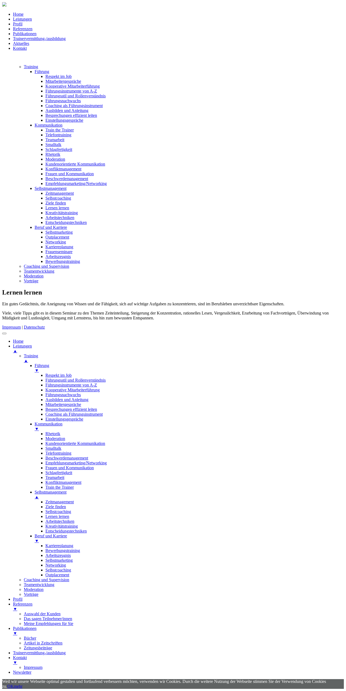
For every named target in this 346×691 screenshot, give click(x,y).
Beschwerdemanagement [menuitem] (66, 458)
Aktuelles (21, 43)
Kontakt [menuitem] (20, 660)
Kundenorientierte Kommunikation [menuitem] (75, 443)
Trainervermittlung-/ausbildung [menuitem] (39, 652)
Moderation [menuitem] (55, 438)
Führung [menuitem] (42, 368)
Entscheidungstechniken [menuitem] (66, 531)
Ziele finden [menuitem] (55, 506)
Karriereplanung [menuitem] (59, 545)
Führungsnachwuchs (63, 100)
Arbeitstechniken (59, 217)
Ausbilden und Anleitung (66, 110)
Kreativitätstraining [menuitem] (61, 526)
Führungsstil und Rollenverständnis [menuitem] (75, 380)
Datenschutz (34, 327)
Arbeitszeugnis (58, 256)
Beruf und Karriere (51, 227)
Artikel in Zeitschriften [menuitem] (43, 643)
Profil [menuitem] (17, 599)
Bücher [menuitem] (30, 638)
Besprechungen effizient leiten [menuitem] (71, 409)
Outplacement (57, 237)
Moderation (55, 159)
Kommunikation (48, 125)
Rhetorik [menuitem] (52, 433)
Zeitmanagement (59, 193)
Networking (55, 242)
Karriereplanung (59, 246)
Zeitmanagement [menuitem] (59, 502)
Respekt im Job (58, 76)
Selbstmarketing (59, 232)
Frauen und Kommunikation (69, 173)
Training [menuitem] (31, 358)
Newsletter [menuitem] (22, 672)
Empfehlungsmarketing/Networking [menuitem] (76, 463)
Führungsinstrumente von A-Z (71, 91)
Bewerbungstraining (62, 261)
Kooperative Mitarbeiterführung (72, 86)
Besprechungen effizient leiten (71, 115)
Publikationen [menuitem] (24, 631)
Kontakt (20, 48)
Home (18, 14)
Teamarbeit (54, 139)
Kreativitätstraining (61, 212)
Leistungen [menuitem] (22, 348)
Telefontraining (58, 135)
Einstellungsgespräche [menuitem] (64, 419)
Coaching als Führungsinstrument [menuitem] (74, 414)
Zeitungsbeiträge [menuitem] (38, 648)
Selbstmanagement (50, 188)
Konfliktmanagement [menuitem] (63, 482)
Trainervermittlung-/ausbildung (39, 38)
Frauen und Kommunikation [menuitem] (69, 467)
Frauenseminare (58, 251)
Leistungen (22, 19)
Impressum (11, 327)
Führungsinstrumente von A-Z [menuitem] (71, 385)
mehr (18, 686)
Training (31, 66)
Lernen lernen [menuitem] (57, 516)
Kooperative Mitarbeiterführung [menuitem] (72, 390)
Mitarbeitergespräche (63, 81)
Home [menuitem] (18, 341)
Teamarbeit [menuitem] (54, 477)
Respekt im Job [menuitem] (58, 375)
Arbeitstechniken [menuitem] (59, 521)
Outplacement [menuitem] (57, 575)
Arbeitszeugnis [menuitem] (58, 555)
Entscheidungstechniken (66, 222)
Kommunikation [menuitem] (48, 426)
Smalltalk (53, 144)
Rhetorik (52, 154)
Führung (42, 71)
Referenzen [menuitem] (22, 606)
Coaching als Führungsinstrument (74, 105)
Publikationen (24, 33)
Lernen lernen (57, 208)
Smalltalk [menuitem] (53, 448)
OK (10, 686)
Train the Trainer (59, 130)
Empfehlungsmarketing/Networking (76, 183)
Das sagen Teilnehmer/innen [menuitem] (48, 618)
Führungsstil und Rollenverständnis (75, 96)
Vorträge (31, 281)
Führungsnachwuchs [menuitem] (63, 394)
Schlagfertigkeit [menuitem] (58, 472)
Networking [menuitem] (55, 565)
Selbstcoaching (58, 198)
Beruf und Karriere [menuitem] (51, 538)
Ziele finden (55, 203)
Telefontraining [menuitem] (58, 453)
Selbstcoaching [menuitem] (58, 511)
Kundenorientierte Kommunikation (75, 164)
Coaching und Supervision (46, 266)
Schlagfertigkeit (58, 149)
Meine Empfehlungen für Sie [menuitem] (48, 623)
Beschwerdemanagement (66, 178)
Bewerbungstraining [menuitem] (62, 550)
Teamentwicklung (39, 271)
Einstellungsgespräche (64, 120)
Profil (17, 24)
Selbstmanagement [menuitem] (50, 494)
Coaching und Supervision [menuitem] (46, 579)
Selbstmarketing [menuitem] (59, 560)
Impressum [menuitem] (33, 667)
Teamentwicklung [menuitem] (39, 584)
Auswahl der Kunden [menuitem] (42, 613)
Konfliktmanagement (63, 169)
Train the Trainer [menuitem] (59, 487)
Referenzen (22, 29)
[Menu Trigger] (4, 333)
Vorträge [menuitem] (31, 594)
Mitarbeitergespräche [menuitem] (63, 404)
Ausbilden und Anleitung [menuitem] (66, 399)
